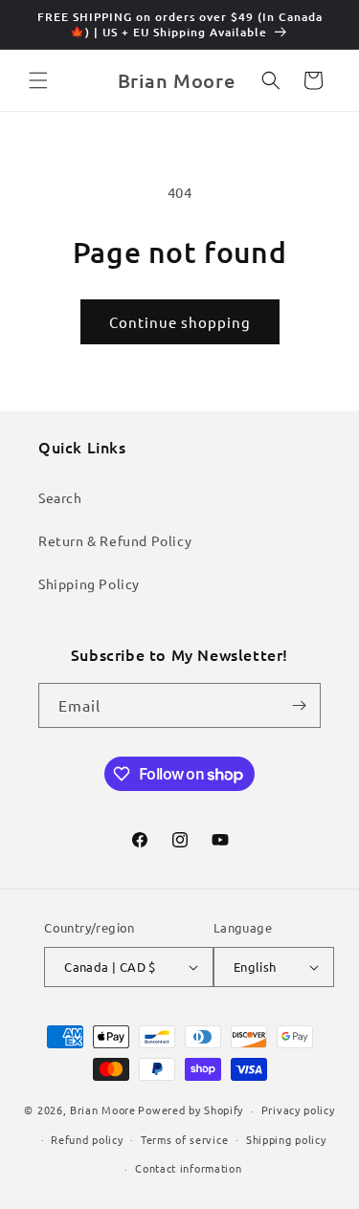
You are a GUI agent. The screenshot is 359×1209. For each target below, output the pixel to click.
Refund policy (87, 1139)
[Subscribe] (299, 705)
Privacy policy (298, 1109)
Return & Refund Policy (114, 540)
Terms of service (184, 1139)
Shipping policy (286, 1139)
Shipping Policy (89, 583)
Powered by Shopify (190, 1109)
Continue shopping (180, 322)
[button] (38, 80)
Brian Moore (103, 1109)
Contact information (188, 1168)
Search (60, 497)
